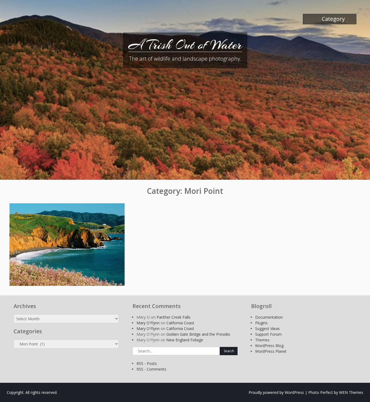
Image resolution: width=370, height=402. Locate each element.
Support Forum (268, 334)
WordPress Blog (269, 345)
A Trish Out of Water (185, 44)
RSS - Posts (147, 363)
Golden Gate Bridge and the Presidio (198, 334)
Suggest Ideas (267, 328)
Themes (262, 339)
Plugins (261, 322)
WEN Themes (351, 392)
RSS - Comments (151, 369)
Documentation (269, 317)
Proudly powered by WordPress (276, 392)
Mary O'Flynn (148, 322)
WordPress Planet (271, 351)
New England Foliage (184, 339)
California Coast (180, 322)
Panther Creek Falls (173, 317)
